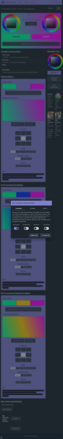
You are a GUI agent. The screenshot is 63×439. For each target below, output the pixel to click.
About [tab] (45, 208)
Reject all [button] (34, 235)
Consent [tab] (19, 208)
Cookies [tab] (32, 208)
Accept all (45, 235)
